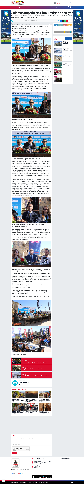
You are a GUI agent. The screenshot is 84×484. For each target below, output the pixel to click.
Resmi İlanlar (51, 7)
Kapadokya (17, 7)
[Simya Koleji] (6, 26)
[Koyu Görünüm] (70, 7)
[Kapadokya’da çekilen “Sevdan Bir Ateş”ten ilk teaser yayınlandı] (45, 407)
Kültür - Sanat (40, 7)
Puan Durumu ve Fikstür (38, 463)
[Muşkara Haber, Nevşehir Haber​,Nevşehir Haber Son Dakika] (17, 2)
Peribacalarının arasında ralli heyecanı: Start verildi (31, 412)
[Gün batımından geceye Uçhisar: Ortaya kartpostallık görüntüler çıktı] (31, 394)
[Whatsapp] (23, 473)
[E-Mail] (20, 385)
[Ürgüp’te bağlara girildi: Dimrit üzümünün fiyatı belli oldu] (18, 394)
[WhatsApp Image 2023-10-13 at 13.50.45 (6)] (31, 144)
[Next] (21, 473)
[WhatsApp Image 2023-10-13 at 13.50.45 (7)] (31, 104)
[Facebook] (12, 473)
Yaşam (45, 7)
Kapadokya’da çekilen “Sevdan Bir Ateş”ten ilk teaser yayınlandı (44, 412)
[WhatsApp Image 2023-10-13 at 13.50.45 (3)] (31, 338)
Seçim (56, 7)
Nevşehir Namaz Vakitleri (38, 461)
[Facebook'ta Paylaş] (61, 21)
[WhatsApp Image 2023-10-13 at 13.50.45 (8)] (31, 50)
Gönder (14, 453)
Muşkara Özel (24, 7)
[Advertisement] (32, 425)
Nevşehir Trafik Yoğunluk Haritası (40, 462)
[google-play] (47, 476)
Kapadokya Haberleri (21, 10)
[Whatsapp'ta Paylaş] (65, 21)
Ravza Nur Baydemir (24, 382)
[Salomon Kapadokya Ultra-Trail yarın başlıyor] (31, 24)
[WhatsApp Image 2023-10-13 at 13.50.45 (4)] (31, 254)
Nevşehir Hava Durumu (38, 459)
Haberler (13, 10)
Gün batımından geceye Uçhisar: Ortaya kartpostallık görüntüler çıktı (31, 400)
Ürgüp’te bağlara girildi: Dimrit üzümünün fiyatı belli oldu (18, 400)
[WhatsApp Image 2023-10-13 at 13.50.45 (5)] (31, 209)
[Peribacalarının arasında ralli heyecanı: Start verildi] (31, 407)
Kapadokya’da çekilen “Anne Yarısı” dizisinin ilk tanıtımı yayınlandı (18, 412)
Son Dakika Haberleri (38, 466)
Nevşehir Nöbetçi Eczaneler (39, 458)
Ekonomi (34, 7)
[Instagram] (16, 473)
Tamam (72, 482)
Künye (50, 461)
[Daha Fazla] (67, 21)
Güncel (12, 7)
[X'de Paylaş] (63, 21)
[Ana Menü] (72, 7)
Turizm (29, 7)
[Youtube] (19, 473)
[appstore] (37, 476)
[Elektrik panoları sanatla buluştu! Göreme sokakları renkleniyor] (45, 394)
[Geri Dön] (3, 480)
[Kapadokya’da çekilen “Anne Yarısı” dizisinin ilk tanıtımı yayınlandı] (18, 407)
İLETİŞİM (50, 459)
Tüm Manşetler (36, 465)
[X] (14, 473)
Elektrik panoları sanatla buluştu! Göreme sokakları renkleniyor (44, 400)
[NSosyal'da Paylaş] (59, 21)
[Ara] (68, 7)
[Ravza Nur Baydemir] (15, 382)
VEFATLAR (61, 7)
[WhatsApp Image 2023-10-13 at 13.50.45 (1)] (31, 312)
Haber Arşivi (36, 467)
